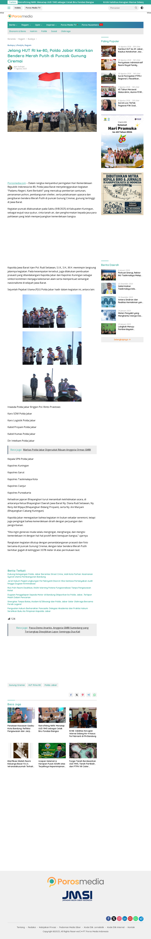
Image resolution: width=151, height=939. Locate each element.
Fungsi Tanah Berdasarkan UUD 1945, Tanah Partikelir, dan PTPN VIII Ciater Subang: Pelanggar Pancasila (82, 764)
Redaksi (32, 927)
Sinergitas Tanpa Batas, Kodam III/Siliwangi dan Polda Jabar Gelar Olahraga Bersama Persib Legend (50, 603)
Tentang (21, 927)
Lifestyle (20, 45)
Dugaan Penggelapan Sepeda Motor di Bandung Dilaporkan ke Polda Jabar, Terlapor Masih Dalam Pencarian (50, 596)
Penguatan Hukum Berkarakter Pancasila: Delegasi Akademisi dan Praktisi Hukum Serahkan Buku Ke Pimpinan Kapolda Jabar (48, 609)
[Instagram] (119, 918)
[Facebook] (108, 918)
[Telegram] (141, 918)
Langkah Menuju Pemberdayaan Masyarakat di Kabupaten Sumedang (129, 328)
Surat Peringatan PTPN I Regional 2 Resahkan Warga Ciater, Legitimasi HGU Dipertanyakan (130, 77)
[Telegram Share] (88, 695)
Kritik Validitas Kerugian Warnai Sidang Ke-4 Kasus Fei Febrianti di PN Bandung (82, 734)
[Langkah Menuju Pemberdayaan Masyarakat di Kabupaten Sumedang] (108, 328)
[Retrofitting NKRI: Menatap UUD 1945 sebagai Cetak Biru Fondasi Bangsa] (52, 715)
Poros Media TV (33, 8)
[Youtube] (130, 918)
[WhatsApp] (135, 918)
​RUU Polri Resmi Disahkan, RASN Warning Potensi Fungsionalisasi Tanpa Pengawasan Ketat (49, 589)
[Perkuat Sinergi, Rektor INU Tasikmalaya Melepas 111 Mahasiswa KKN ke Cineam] (108, 274)
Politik (44, 31)
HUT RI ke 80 (34, 685)
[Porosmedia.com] (20, 16)
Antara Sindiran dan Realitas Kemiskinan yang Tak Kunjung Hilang (130, 301)
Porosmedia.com (17, 183)
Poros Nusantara (90, 25)
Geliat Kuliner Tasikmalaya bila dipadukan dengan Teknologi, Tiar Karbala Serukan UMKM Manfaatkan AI (129, 287)
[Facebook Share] (71, 695)
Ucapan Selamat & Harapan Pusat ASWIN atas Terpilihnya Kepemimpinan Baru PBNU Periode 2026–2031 (51, 764)
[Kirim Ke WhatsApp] (94, 695)
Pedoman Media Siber (70, 927)
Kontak (131, 927)
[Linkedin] (124, 918)
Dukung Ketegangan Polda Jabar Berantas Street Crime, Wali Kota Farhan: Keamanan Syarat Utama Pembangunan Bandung (50, 575)
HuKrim (33, 31)
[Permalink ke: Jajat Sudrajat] (10, 67)
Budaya (11, 45)
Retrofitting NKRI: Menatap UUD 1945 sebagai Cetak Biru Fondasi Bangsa (51, 728)
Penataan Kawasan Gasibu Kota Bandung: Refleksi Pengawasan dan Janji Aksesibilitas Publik (21, 728)
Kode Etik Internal (115, 927)
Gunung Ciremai (17, 685)
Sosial (54, 31)
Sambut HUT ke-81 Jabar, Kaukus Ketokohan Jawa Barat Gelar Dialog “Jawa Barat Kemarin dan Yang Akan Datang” (130, 50)
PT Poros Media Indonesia (95, 931)
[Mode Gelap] (142, 7)
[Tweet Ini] (77, 695)
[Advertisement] (52, 157)
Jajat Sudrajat (19, 66)
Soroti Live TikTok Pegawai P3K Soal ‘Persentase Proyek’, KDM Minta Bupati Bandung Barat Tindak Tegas (130, 104)
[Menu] (10, 7)
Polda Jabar (51, 685)
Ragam (25, 25)
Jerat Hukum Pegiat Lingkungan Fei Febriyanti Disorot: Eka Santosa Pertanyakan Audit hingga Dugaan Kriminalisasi (50, 582)
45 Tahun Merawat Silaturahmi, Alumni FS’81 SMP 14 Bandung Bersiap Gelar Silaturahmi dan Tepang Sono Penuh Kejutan (130, 90)
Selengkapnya (121, 339)
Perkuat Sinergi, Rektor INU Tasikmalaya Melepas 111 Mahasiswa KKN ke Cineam (130, 274)
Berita (12, 25)
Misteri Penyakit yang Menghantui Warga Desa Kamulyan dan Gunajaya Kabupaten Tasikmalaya (130, 314)
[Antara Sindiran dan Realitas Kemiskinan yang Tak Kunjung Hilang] (108, 301)
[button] (136, 7)
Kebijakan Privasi (47, 927)
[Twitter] (113, 918)
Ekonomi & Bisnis (17, 31)
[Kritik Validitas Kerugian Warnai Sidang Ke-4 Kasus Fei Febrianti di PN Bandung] (83, 717)
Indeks (18, 8)
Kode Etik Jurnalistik (94, 927)
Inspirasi (50, 25)
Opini (37, 25)
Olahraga (65, 31)
